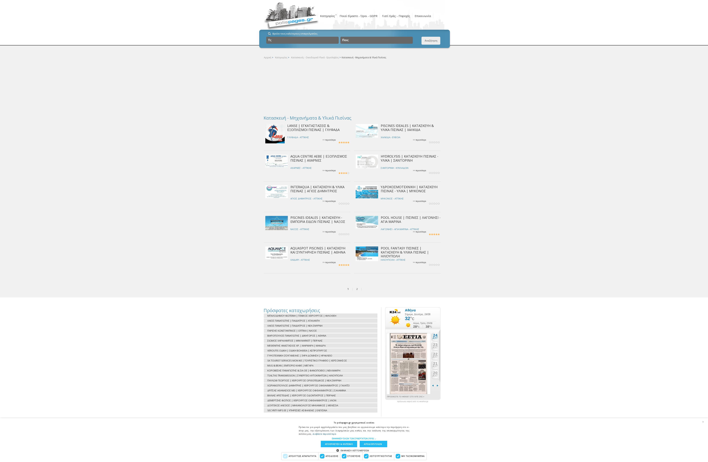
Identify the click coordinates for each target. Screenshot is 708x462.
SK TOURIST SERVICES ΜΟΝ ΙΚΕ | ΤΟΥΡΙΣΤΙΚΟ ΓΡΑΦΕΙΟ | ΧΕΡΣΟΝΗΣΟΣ (307, 360)
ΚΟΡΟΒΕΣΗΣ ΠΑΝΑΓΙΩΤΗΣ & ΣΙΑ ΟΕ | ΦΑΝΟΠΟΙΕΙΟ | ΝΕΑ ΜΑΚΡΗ (303, 370)
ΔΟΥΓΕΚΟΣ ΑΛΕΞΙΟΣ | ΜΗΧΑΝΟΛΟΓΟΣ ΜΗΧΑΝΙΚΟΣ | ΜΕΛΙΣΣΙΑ (302, 405)
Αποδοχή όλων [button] (373, 444)
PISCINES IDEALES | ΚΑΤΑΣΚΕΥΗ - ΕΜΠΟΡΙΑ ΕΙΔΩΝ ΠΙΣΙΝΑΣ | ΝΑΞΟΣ (317, 219)
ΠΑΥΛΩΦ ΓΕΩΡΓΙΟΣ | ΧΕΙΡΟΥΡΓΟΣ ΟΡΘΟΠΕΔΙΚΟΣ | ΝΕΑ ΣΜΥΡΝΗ (304, 380)
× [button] (703, 422)
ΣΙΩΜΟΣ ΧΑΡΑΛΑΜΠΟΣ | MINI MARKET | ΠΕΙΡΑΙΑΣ (295, 340)
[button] (354, 438)
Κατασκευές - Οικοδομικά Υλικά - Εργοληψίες (315, 57)
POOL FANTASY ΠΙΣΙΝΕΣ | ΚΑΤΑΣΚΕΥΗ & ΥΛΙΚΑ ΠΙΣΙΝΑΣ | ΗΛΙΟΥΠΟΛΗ (405, 252)
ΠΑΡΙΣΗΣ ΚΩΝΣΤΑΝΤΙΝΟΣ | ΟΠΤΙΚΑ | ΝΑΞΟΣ (292, 330)
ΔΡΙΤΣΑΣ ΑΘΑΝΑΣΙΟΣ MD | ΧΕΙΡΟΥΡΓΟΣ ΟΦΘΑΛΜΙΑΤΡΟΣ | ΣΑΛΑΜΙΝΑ (306, 390)
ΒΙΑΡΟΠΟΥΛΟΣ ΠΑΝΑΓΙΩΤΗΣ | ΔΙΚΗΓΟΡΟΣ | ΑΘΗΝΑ (296, 335)
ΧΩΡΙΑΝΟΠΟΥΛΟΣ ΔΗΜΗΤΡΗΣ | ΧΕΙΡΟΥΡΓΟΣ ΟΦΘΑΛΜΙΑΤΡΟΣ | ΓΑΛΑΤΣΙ (308, 385)
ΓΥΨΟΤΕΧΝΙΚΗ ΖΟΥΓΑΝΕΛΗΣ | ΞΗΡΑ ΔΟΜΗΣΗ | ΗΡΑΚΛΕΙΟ (299, 355)
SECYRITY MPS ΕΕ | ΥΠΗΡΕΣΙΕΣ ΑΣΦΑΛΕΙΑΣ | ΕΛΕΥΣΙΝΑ (297, 410)
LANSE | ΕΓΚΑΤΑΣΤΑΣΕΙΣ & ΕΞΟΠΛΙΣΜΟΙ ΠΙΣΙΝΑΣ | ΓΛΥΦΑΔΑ (313, 127)
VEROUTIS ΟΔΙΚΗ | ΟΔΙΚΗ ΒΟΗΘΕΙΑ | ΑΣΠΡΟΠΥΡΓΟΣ (297, 350)
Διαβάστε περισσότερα (324, 433)
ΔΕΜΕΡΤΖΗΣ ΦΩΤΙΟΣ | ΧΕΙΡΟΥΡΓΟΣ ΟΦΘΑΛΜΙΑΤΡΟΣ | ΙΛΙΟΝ (301, 400)
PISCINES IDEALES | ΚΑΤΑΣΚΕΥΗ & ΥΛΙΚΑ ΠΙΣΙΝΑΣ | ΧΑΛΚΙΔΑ (407, 127)
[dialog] (354, 440)
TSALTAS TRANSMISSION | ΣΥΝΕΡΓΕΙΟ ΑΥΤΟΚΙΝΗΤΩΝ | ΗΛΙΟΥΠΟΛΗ (305, 375)
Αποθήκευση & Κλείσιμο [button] (339, 444)
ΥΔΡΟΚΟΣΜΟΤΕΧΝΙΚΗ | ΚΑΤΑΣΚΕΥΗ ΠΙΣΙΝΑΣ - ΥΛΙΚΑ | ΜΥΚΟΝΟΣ (409, 189)
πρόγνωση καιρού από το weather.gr (412, 401)
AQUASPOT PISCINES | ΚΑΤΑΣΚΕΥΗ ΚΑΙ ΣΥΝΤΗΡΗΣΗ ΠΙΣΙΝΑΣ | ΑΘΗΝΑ (317, 250)
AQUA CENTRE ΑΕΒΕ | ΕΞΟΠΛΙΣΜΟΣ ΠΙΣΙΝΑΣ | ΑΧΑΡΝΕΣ (318, 158)
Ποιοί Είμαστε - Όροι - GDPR (358, 16)
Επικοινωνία (423, 16)
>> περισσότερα (329, 140)
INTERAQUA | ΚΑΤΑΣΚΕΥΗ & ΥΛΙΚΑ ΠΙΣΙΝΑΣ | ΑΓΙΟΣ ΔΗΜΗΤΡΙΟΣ (317, 189)
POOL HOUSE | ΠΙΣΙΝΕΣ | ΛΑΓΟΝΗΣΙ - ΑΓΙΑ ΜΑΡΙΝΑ (410, 219)
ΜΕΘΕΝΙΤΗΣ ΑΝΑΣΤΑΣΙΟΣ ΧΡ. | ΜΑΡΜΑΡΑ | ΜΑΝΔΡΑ (296, 345)
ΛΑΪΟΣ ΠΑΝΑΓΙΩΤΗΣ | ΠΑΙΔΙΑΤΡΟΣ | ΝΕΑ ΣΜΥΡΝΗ (294, 325)
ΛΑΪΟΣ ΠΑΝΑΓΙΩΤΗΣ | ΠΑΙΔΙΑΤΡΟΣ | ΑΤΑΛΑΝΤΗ (293, 320)
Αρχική (267, 57)
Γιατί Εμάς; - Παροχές (396, 16)
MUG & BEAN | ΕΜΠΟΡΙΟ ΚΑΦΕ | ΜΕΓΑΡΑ (290, 365)
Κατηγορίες (327, 16)
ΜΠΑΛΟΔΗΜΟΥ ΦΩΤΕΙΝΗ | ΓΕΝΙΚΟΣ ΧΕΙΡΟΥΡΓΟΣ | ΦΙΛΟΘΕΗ (301, 315)
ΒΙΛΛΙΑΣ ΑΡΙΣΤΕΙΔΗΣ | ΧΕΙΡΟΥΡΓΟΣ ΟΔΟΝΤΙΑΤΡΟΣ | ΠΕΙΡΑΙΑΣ (301, 395)
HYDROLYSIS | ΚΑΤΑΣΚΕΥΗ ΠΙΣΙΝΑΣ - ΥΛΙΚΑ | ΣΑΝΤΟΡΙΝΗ (409, 158)
